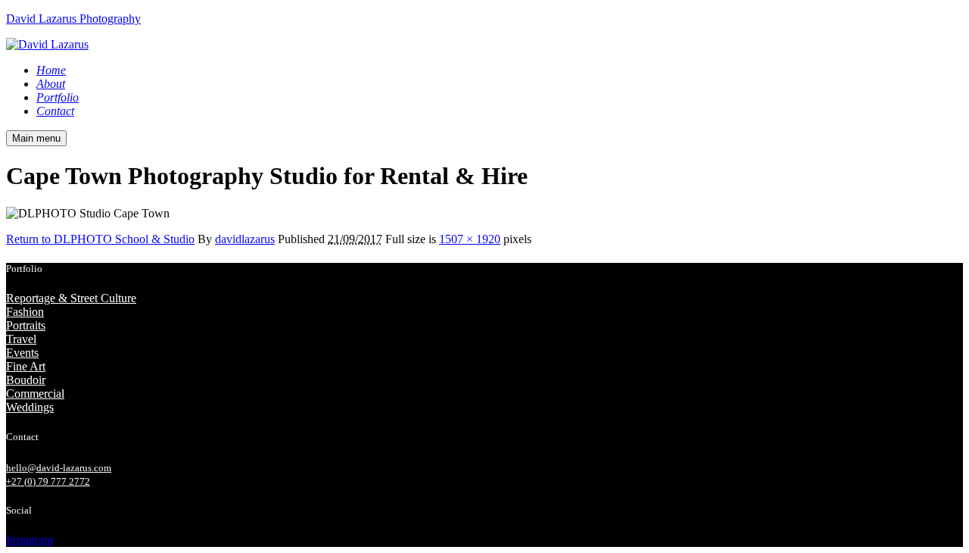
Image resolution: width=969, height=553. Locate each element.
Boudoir (25, 379)
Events (22, 352)
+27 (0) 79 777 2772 (48, 481)
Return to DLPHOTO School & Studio (100, 239)
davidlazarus (245, 239)
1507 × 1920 (469, 239)
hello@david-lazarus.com (58, 467)
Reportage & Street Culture (71, 298)
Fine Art (25, 366)
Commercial (35, 393)
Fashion (25, 311)
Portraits (25, 325)
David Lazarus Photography (73, 18)
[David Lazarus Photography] (47, 44)
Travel (21, 339)
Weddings (30, 407)
